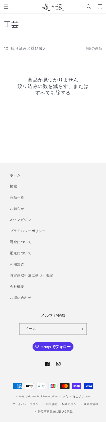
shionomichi (34, 396)
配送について (21, 253)
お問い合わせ (21, 297)
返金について (21, 242)
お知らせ (17, 208)
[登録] (81, 329)
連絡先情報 (91, 404)
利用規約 (17, 264)
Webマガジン (20, 220)
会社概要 (17, 286)
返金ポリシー (81, 396)
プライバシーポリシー (28, 231)
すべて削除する (53, 92)
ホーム (15, 175)
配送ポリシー (70, 404)
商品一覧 (17, 197)
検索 (13, 186)
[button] (6, 6)
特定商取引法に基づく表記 (31, 275)
